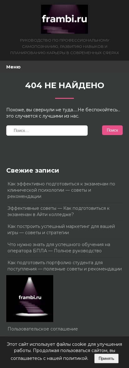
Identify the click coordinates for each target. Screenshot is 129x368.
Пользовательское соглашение (43, 329)
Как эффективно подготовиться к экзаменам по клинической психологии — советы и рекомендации (61, 190)
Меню (13, 67)
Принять (106, 358)
